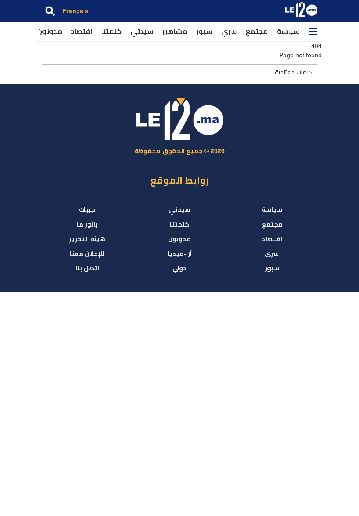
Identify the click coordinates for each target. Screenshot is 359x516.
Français (75, 10)
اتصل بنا (87, 268)
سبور (204, 31)
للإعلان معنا (87, 253)
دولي (179, 268)
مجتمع (257, 31)
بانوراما (87, 224)
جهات (87, 209)
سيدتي (142, 31)
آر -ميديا (180, 253)
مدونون (49, 31)
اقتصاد (81, 31)
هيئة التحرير (87, 238)
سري (229, 31)
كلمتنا (111, 31)
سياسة (288, 31)
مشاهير (174, 31)
